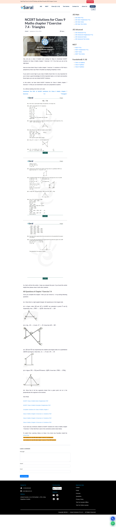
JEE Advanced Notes (81, 37)
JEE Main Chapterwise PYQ (82, 19)
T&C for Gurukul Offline (82, 502)
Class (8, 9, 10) (55, 6)
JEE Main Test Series (81, 24)
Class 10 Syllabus (80, 62)
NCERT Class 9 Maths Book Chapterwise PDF (35, 401)
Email (21, 469)
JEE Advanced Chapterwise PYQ (84, 34)
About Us (84, 6)
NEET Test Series (80, 54)
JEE (41, 6)
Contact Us (75, 6)
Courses (78, 493)
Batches (93, 6)
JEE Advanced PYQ (80, 32)
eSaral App (26, 435)
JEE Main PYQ (79, 17)
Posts (77, 490)
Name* (21, 463)
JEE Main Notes (79, 22)
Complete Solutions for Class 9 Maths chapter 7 (36, 409)
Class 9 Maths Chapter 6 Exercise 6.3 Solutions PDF (37, 422)
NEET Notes (78, 52)
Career (78, 487)
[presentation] (36, 306)
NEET (46, 6)
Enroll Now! (90, 1)
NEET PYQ (78, 47)
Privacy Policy (79, 499)
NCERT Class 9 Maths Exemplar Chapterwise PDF (37, 405)
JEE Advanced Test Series (82, 39)
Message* (22, 451)
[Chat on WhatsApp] (113, 523)
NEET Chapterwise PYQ (81, 49)
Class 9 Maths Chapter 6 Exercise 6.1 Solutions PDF (37, 414)
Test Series (66, 6)
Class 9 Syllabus (79, 64)
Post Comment (24, 476)
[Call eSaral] (113, 519)
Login (93, 9)
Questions (78, 496)
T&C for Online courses (82, 505)
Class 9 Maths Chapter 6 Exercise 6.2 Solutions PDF (37, 418)
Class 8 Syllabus (79, 67)
